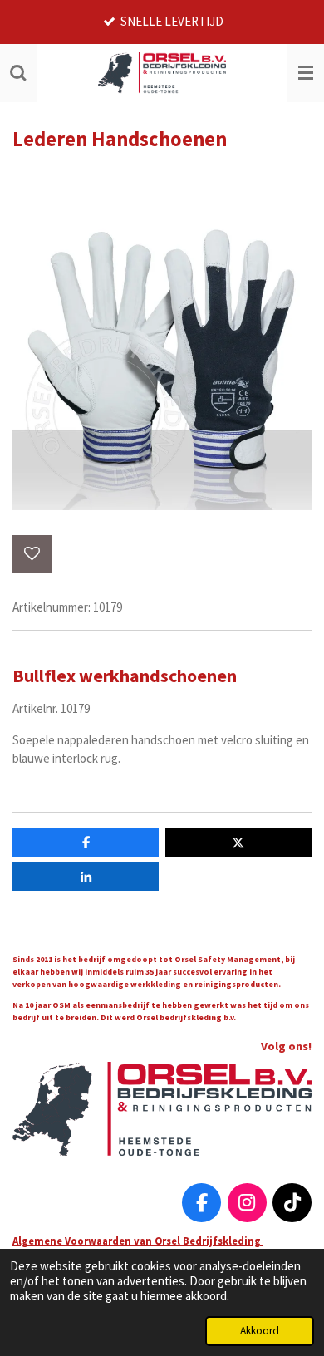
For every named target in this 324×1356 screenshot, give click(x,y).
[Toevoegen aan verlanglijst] (32, 554)
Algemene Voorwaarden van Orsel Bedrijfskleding (137, 1240)
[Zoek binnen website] (18, 73)
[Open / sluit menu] (305, 73)
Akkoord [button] (259, 1331)
